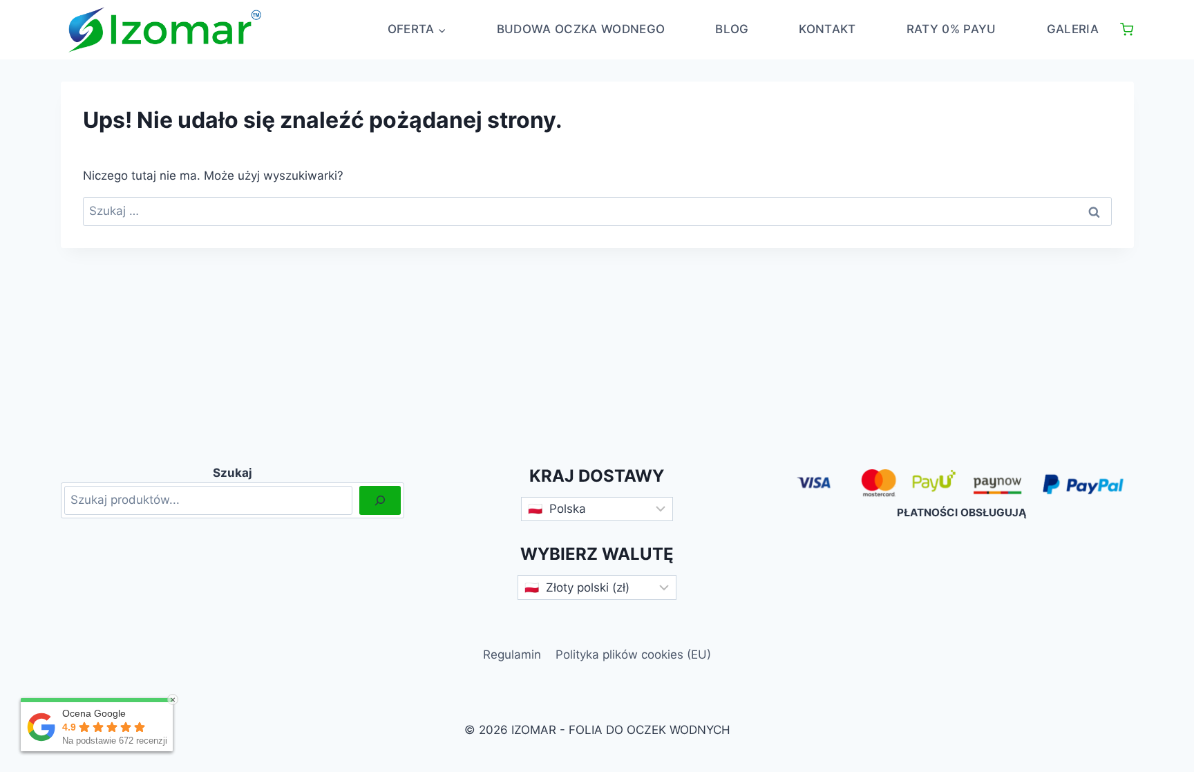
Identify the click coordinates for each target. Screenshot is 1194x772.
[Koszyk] (1126, 29)
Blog (731, 29)
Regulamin (512, 654)
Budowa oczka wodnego (581, 29)
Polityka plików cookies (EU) (633, 654)
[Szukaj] (380, 501)
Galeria (1073, 29)
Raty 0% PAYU (951, 29)
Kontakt (827, 29)
